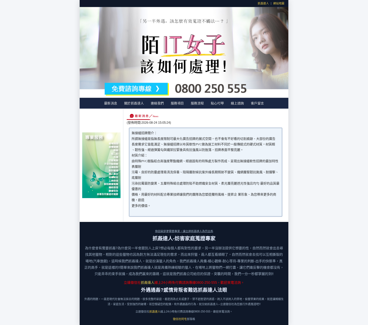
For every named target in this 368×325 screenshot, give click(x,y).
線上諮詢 (237, 103)
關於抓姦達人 (134, 103)
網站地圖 (278, 3)
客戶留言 (257, 103)
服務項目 (177, 103)
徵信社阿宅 (180, 319)
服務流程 (197, 103)
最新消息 (110, 103)
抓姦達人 (263, 3)
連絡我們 (157, 103)
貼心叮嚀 (217, 103)
